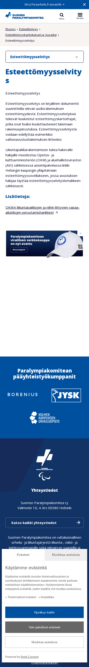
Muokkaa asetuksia (44, 642)
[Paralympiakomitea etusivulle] (24, 16)
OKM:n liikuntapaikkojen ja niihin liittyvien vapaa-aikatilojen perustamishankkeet (42, 210)
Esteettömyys (28, 29)
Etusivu (10, 29)
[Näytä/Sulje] (77, 56)
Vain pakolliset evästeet (44, 627)
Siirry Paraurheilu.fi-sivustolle (43, 4)
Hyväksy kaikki (44, 612)
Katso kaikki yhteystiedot (34, 522)
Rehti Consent (30, 657)
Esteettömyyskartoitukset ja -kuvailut (31, 35)
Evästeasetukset (44, 663)
